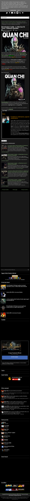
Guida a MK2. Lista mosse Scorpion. (13, 313)
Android (6, 21)
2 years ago (22, 413)
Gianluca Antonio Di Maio (9, 446)
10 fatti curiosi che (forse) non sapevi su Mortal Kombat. (10, 403)
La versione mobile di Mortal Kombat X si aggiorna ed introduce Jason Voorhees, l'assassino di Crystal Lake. (18, 171)
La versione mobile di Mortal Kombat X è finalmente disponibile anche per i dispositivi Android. (18, 146)
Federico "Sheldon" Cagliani (9, 432)
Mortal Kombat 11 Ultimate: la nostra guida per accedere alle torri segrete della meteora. (16, 306)
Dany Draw (6, 411)
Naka (5, 422)
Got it (18, 10)
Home (3, 21)
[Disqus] (15, 211)
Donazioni (22, 279)
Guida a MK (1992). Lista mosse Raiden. (14, 292)
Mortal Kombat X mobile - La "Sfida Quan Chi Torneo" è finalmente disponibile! (13, 27)
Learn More (13, 10)
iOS (9, 21)
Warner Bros (14, 22)
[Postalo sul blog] (3, 141)
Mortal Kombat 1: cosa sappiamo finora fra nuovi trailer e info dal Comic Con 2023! (15, 398)
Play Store (24, 21)
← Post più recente (5, 189)
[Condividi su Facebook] (6, 141)
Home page (15, 189)
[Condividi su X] (4, 141)
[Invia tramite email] (2, 141)
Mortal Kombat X (18, 21)
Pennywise (6, 439)
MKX (11, 21)
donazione (11, 109)
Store (7, 22)
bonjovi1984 (6, 406)
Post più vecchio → (25, 189)
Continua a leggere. (5, 151)
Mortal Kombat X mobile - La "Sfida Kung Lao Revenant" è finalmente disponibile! (16, 180)
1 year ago (12, 393)
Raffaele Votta (7, 436)
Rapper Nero (6, 390)
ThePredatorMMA (7, 442)
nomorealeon (6, 449)
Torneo (9, 22)
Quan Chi (3, 22)
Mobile (13, 21)
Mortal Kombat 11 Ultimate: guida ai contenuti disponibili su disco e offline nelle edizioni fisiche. (16, 286)
